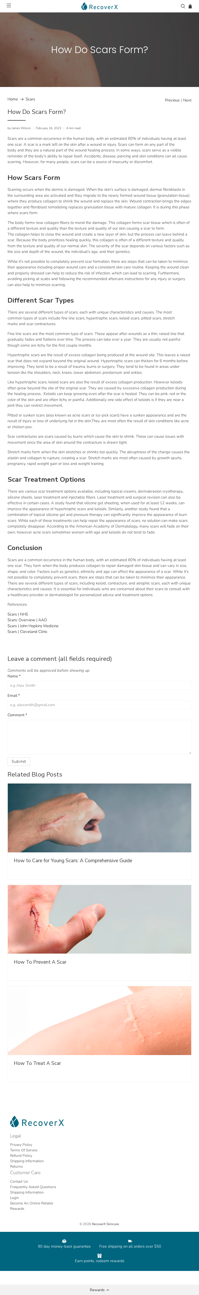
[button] (99, 1290)
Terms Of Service (23, 1150)
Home (13, 99)
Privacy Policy (21, 1144)
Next (187, 100)
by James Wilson (19, 128)
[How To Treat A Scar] (99, 1020)
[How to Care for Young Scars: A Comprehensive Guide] (99, 818)
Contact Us (19, 1181)
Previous (172, 100)
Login (14, 1197)
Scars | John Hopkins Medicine (33, 625)
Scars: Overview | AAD (27, 620)
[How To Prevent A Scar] (99, 919)
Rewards (17, 1208)
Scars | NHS (18, 614)
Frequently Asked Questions (33, 1186)
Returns (16, 1166)
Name (14, 676)
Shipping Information (27, 1161)
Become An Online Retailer (31, 1203)
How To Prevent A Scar (40, 962)
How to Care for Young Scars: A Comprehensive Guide (73, 860)
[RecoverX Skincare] (99, 6)
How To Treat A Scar (37, 1063)
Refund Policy (21, 1155)
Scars (30, 99)
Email (14, 695)
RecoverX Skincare (105, 1224)
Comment (17, 715)
